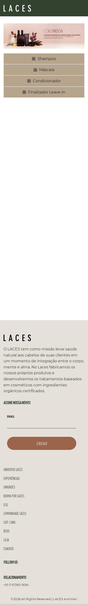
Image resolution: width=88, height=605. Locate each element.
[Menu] (81, 8)
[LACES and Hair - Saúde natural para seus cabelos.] (27, 8)
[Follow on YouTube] (18, 571)
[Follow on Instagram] (12, 571)
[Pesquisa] (55, 8)
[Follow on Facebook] (6, 571)
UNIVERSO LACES (13, 469)
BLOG (7, 530)
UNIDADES (9, 486)
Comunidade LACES (15, 513)
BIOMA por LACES (14, 495)
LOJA (6, 539)
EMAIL (11, 416)
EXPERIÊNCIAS (12, 478)
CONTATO (9, 548)
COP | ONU (9, 522)
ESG (6, 504)
